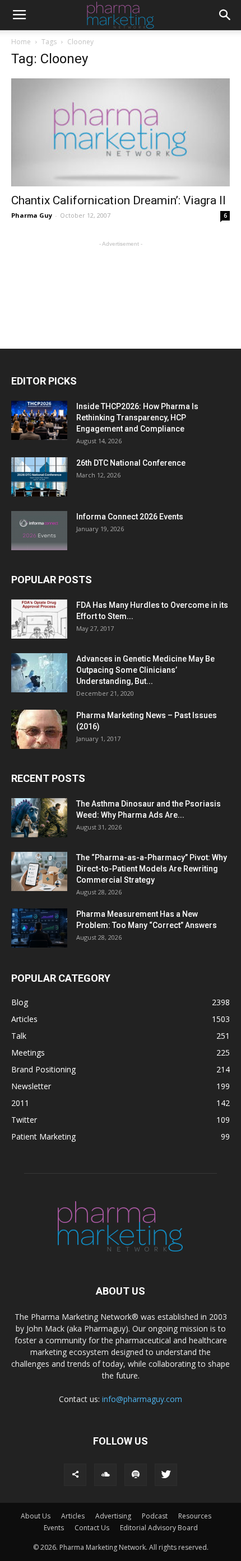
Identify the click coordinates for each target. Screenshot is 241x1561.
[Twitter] (166, 1475)
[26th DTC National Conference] (39, 476)
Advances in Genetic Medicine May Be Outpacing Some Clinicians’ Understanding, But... (145, 670)
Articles (73, 1516)
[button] (225, 15)
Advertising (113, 1516)
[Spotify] (135, 1475)
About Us (35, 1516)
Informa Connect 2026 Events (129, 516)
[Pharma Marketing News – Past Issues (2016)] (39, 729)
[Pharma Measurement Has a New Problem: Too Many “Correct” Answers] (39, 928)
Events (54, 1527)
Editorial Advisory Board (159, 1527)
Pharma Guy (31, 215)
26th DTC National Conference (131, 462)
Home (21, 41)
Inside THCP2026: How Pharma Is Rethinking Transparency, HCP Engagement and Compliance (137, 417)
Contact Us (92, 1527)
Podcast (155, 1516)
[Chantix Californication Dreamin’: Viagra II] (120, 132)
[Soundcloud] (105, 1475)
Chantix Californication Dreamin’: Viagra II (118, 200)
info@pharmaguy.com (142, 1399)
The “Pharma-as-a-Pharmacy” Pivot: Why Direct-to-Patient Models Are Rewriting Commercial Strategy (151, 868)
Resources (194, 1516)
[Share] (75, 1475)
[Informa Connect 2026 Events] (39, 530)
